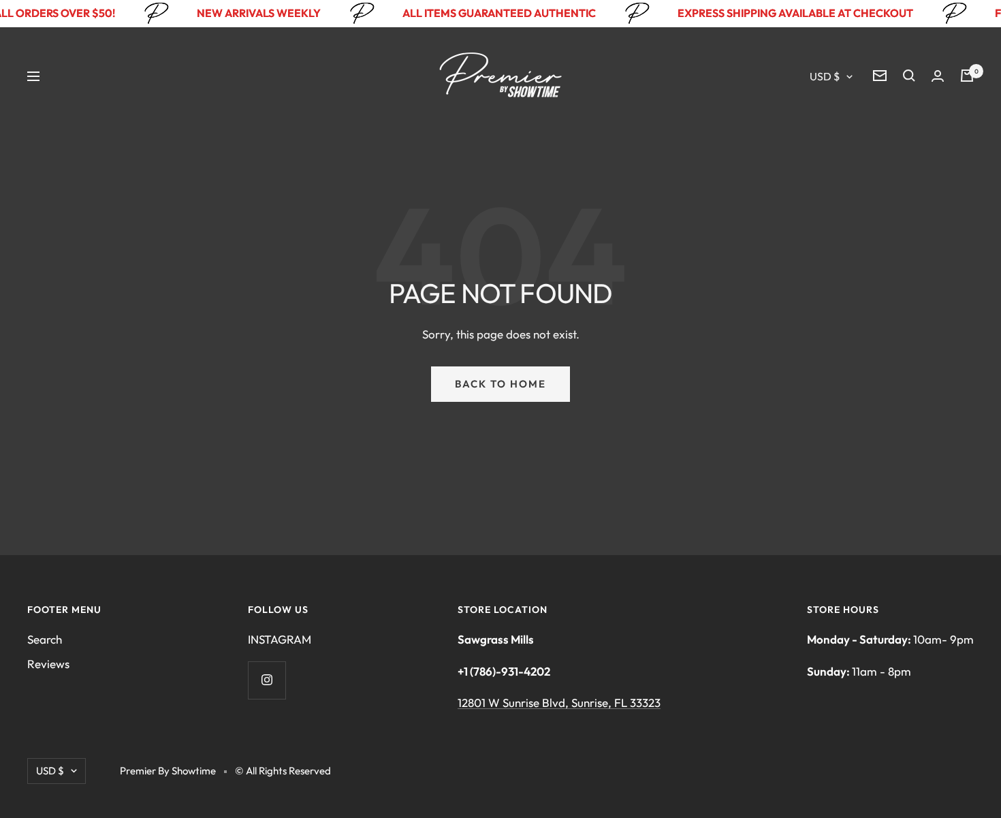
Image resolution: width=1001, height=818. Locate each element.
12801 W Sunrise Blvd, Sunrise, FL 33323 (559, 702)
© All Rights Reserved (283, 770)
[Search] (909, 75)
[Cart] (967, 75)
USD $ (825, 76)
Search (44, 639)
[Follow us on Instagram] (266, 680)
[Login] (938, 76)
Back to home (500, 383)
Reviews (48, 664)
